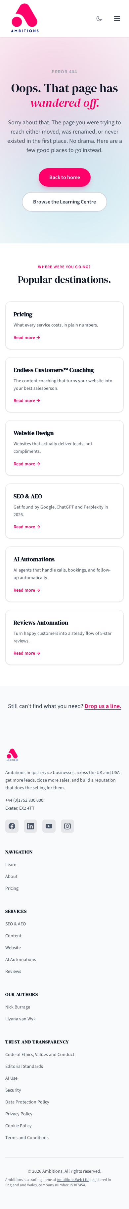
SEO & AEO (15, 924)
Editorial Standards (24, 1066)
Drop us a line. (103, 706)
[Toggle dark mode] (99, 18)
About (11, 876)
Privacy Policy (18, 1114)
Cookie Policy (18, 1126)
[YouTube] (49, 826)
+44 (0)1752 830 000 (24, 800)
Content (13, 936)
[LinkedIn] (30, 826)
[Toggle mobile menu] (117, 18)
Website (13, 948)
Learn (11, 864)
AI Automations (20, 959)
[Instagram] (67, 826)
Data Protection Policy (27, 1102)
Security (13, 1090)
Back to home (64, 177)
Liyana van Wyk (20, 1019)
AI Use (11, 1078)
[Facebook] (12, 826)
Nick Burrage (17, 1007)
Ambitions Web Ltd (73, 1180)
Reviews (13, 971)
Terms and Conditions (27, 1137)
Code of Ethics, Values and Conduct (39, 1054)
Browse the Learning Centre (64, 201)
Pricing (12, 888)
